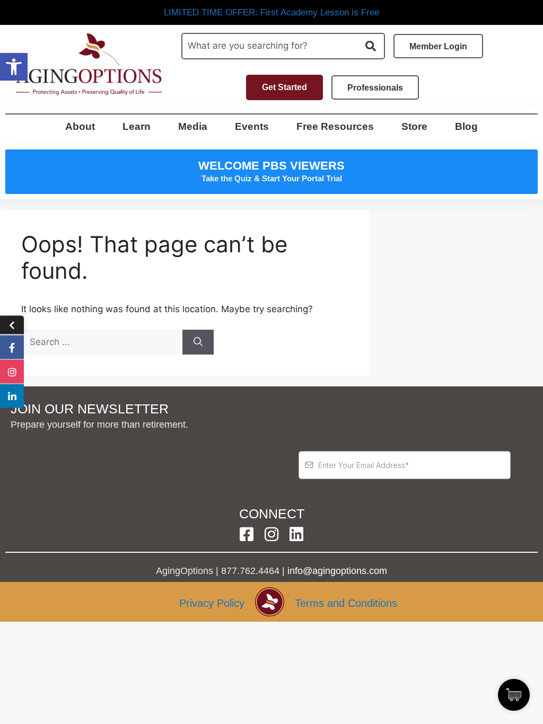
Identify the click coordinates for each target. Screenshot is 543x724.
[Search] (198, 342)
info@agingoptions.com (337, 571)
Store (414, 126)
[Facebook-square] (246, 534)
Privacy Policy (211, 603)
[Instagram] (271, 534)
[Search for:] (101, 342)
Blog (466, 126)
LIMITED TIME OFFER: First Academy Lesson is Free (271, 12)
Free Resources (335, 126)
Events (252, 126)
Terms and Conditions (346, 603)
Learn (136, 126)
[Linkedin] (296, 534)
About (80, 126)
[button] (14, 67)
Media (192, 126)
